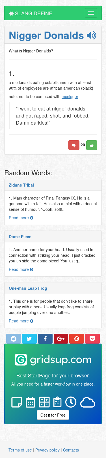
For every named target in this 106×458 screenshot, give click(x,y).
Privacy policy (47, 450)
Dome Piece (20, 236)
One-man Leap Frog (28, 288)
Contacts (71, 450)
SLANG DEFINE (33, 13)
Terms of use (20, 450)
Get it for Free (53, 415)
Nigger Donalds (48, 34)
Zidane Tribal (21, 185)
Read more (19, 217)
